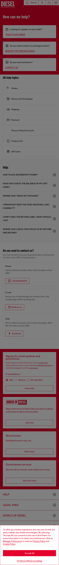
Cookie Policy (9, 544)
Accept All (29, 553)
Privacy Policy (39, 541)
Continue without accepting (29, 561)
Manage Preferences (12, 541)
